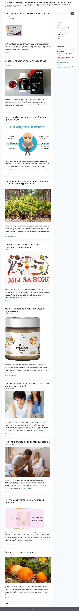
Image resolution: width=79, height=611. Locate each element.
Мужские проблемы (11, 543)
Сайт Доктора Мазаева (14, 2)
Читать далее (16, 233)
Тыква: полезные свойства (19, 552)
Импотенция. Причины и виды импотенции (27, 442)
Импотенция (9, 433)
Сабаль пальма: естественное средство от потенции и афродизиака (26, 182)
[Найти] (72, 13)
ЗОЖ (8, 300)
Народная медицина (11, 236)
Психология (61, 36)
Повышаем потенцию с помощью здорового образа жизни (22, 245)
